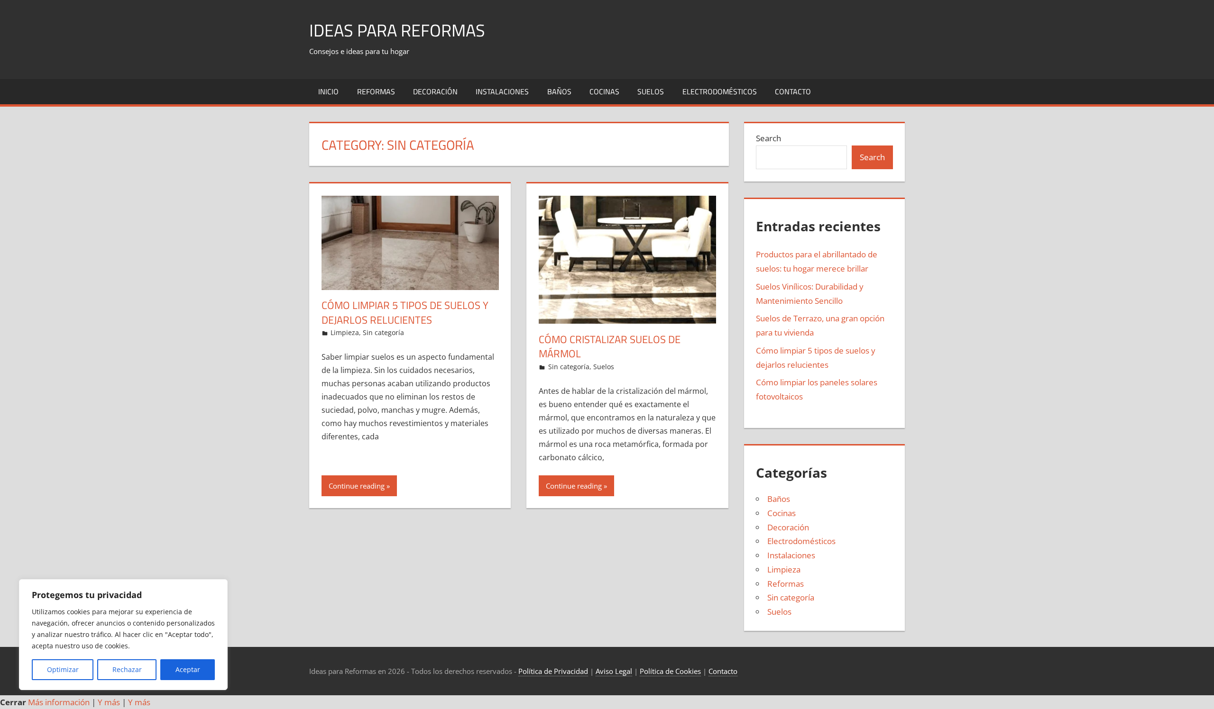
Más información (59, 702)
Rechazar (127, 669)
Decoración (435, 91)
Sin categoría (383, 332)
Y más (109, 702)
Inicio (328, 91)
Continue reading (357, 486)
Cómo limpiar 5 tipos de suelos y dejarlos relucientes (405, 312)
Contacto (793, 91)
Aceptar (187, 669)
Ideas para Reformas (397, 30)
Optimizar (63, 669)
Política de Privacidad (553, 671)
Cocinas (604, 91)
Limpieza (345, 332)
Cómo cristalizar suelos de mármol (610, 346)
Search (768, 138)
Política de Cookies (670, 671)
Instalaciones (502, 91)
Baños (559, 91)
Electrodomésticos (719, 91)
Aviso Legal (614, 671)
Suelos (650, 91)
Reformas (376, 91)
